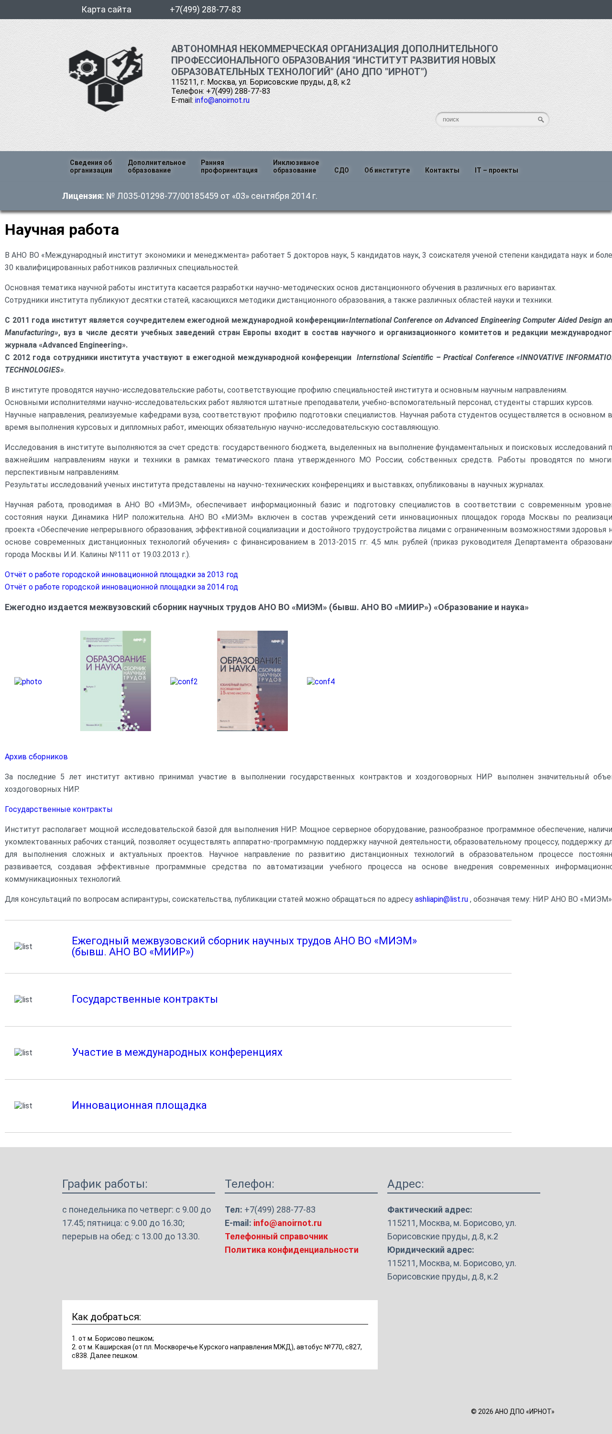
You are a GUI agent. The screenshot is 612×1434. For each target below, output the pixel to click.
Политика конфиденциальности (292, 1250)
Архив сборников (36, 756)
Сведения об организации (91, 166)
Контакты (442, 170)
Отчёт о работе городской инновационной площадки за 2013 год (121, 574)
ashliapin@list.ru (441, 899)
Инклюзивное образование (296, 166)
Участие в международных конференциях (177, 1052)
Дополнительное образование (157, 166)
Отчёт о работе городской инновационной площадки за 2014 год (121, 586)
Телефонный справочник (276, 1236)
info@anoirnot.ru (222, 100)
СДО (341, 170)
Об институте (387, 170)
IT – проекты (496, 170)
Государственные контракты (59, 809)
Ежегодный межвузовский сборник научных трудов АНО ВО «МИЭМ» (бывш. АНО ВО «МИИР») (244, 946)
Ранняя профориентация (229, 166)
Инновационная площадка (139, 1105)
